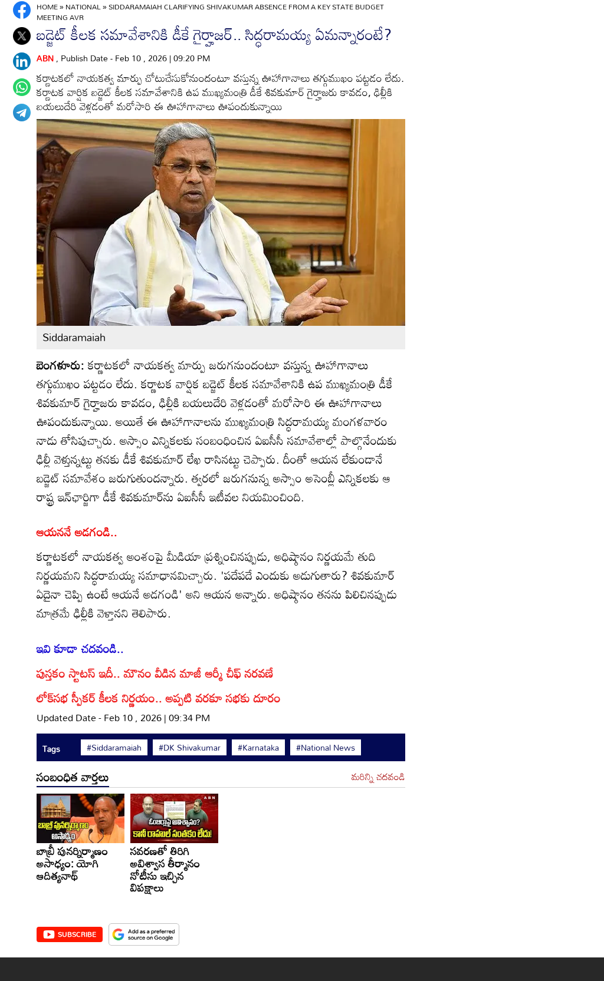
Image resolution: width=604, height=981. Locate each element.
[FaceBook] (22, 10)
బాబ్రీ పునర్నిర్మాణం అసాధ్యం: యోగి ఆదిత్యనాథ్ (72, 863)
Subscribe (77, 934)
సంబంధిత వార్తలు (73, 776)
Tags (51, 748)
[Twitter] (22, 36)
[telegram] (22, 112)
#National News (325, 747)
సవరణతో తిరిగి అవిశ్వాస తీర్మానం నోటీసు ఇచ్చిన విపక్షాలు (165, 869)
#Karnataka (258, 747)
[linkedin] (22, 61)
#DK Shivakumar (190, 747)
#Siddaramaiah (114, 747)
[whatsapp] (22, 87)
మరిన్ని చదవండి (378, 777)
